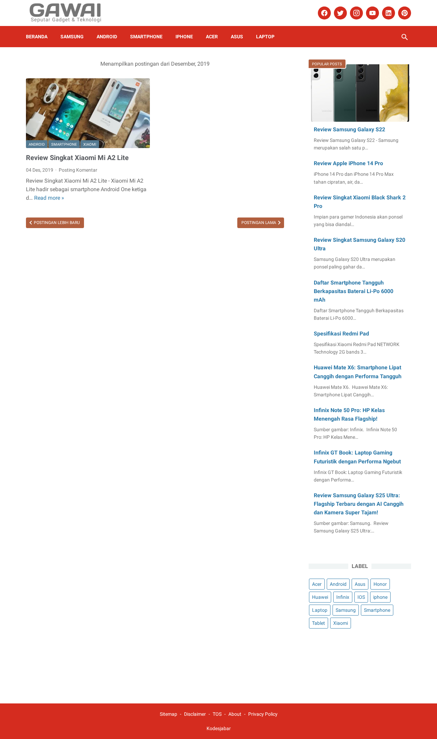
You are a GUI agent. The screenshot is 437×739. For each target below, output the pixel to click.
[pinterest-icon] (403, 13)
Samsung (72, 36)
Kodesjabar (219, 728)
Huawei (320, 597)
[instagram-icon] (355, 13)
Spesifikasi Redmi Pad (341, 333)
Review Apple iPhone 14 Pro (348, 163)
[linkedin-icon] (387, 13)
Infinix (342, 597)
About (235, 714)
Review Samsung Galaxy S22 (349, 129)
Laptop (265, 36)
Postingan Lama (259, 222)
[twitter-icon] (339, 13)
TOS (217, 714)
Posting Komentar (78, 170)
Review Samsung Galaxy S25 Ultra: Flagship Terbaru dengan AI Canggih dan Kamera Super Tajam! (359, 504)
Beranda (36, 36)
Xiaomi (89, 144)
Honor (380, 584)
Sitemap (168, 714)
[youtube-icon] (371, 13)
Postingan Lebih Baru (56, 222)
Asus (237, 36)
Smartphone (146, 36)
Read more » (49, 198)
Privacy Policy (263, 714)
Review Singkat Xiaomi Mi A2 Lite (77, 158)
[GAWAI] (70, 13)
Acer (212, 36)
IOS (361, 597)
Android (107, 36)
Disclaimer (195, 714)
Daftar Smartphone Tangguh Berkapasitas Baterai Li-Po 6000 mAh (353, 291)
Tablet (318, 623)
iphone (184, 36)
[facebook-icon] (323, 13)
